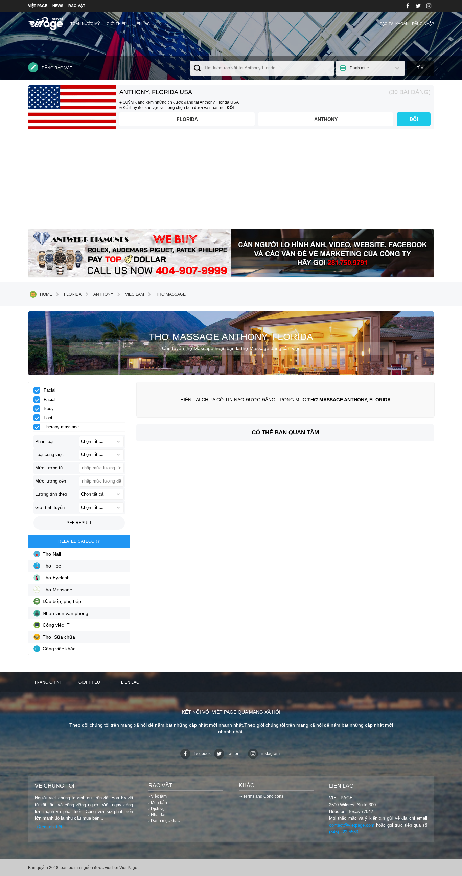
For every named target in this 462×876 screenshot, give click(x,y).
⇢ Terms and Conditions (261, 796)
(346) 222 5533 (343, 831)
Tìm (420, 68)
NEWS (57, 6)
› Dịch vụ (156, 808)
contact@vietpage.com (351, 825)
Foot (48, 417)
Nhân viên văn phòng (65, 613)
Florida (187, 119)
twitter (233, 753)
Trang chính (48, 682)
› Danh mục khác (164, 820)
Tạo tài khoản (394, 24)
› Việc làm (157, 796)
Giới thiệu (117, 24)
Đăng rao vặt (57, 68)
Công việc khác (59, 648)
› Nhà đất (156, 814)
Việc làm (134, 294)
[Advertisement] (231, 181)
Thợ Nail (52, 554)
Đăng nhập (423, 24)
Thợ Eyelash (56, 577)
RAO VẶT (76, 6)
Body (49, 408)
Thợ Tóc (52, 566)
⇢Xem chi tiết (48, 826)
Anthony (326, 119)
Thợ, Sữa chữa (59, 637)
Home (46, 294)
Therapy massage (61, 426)
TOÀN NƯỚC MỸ (85, 24)
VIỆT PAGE (37, 6)
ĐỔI (414, 119)
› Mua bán (157, 802)
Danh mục (359, 68)
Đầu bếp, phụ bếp (62, 601)
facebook (202, 753)
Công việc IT (56, 625)
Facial (49, 390)
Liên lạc (142, 24)
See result (79, 522)
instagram (270, 753)
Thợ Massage (171, 294)
